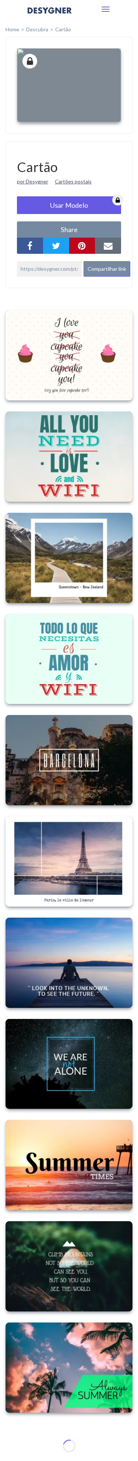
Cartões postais (73, 181)
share (69, 229)
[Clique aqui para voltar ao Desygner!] (49, 15)
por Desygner (32, 181)
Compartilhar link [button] (107, 269)
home (12, 29)
